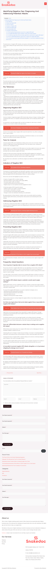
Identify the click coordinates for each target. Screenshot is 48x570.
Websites (4, 540)
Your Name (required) (7, 415)
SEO (3, 473)
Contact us (4, 532)
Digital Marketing (5, 471)
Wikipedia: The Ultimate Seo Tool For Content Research (13, 459)
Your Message (5, 433)
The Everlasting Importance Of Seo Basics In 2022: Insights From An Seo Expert (18, 463)
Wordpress (4, 475)
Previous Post (9, 372)
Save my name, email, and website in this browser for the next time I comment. (21, 403)
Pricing (3, 543)
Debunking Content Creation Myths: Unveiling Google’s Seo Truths (16, 461)
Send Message (7, 444)
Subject (4, 427)
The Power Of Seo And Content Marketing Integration (13, 457)
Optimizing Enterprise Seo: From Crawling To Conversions (14, 465)
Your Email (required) (7, 421)
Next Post (39, 372)
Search (3, 448)
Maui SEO (4, 542)
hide (9, 18)
